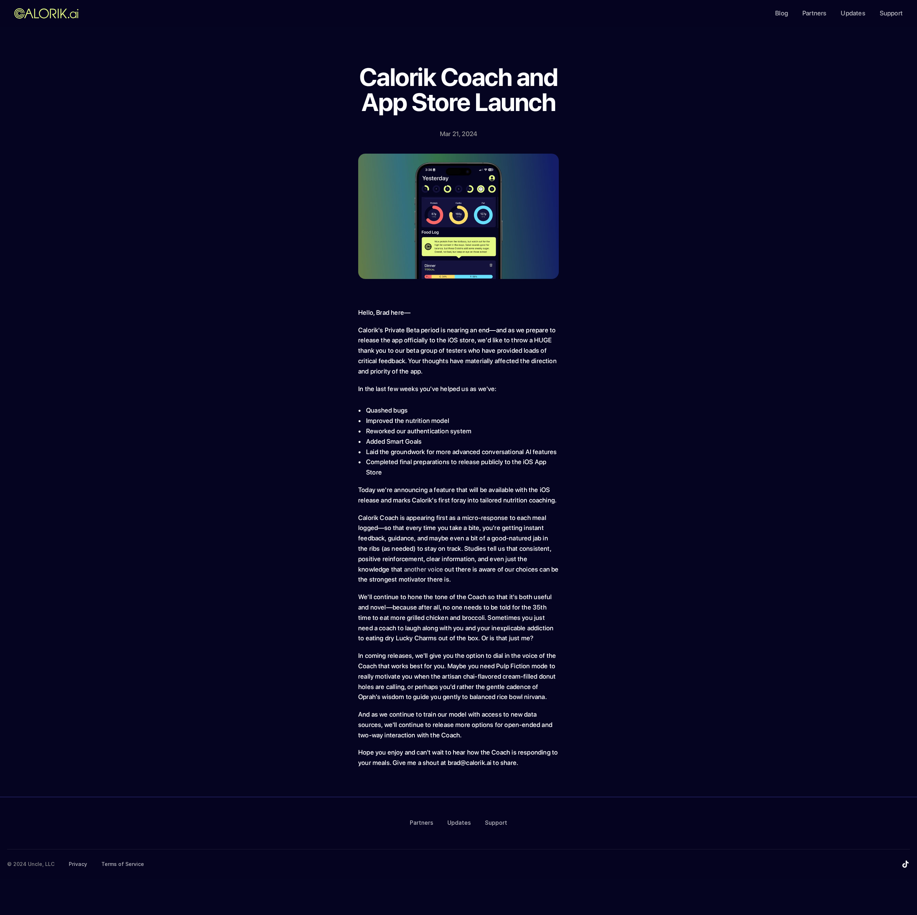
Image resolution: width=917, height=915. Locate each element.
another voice (423, 569)
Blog (781, 13)
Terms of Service (122, 864)
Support (891, 13)
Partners (814, 13)
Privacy (78, 864)
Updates (853, 13)
